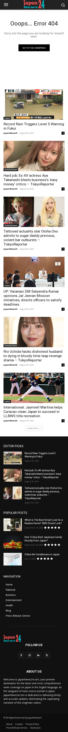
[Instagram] (29, 655)
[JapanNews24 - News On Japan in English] (34, 4)
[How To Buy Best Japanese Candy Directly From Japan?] (12, 542)
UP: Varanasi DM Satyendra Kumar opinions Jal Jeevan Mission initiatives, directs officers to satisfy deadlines (32, 297)
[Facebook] (21, 655)
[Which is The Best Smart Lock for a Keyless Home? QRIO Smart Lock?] (12, 524)
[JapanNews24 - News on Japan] (34, 638)
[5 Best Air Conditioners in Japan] (12, 559)
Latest (7, 118)
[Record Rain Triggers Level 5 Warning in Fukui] (34, 104)
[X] (46, 655)
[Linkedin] (38, 655)
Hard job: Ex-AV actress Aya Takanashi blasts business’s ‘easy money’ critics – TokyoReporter (30, 179)
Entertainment (11, 169)
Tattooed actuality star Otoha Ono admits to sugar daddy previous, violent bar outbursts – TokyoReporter (30, 237)
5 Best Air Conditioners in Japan (42, 554)
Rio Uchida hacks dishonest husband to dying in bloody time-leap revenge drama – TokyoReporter (33, 355)
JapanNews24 (10, 133)
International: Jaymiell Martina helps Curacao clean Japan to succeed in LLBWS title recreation (33, 411)
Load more (32, 428)
